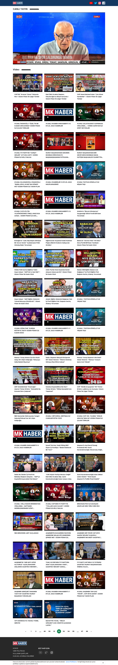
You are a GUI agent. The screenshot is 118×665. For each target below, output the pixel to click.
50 (49, 631)
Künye (15, 648)
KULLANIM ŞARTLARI (20, 653)
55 (73, 631)
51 (54, 631)
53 (64, 631)
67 (82, 631)
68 (87, 631)
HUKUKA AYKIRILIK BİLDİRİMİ (23, 656)
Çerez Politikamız (71, 662)
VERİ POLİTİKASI (19, 651)
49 (45, 631)
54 (69, 631)
